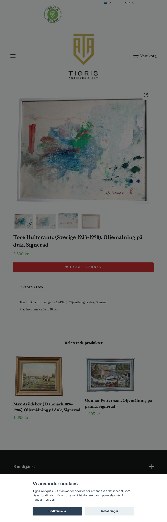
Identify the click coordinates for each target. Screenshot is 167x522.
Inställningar (109, 511)
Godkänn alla (57, 511)
